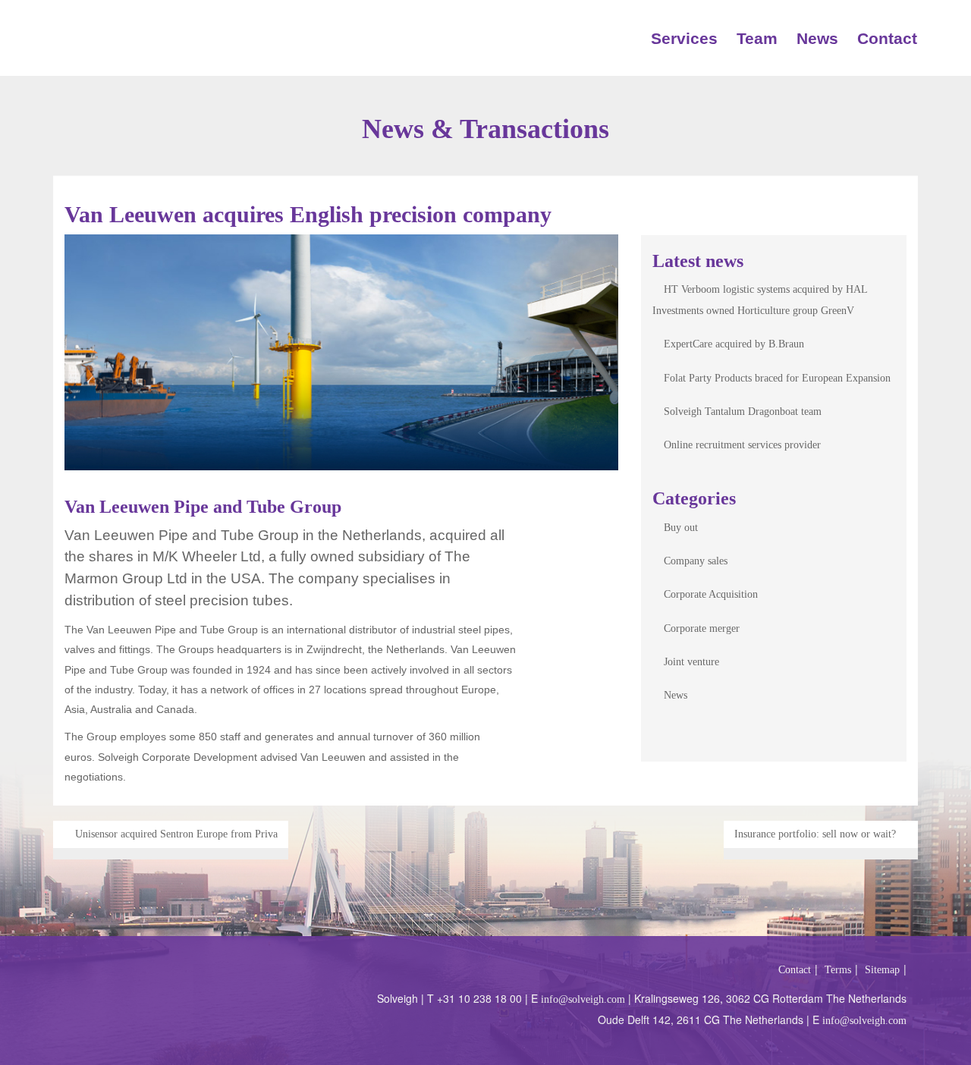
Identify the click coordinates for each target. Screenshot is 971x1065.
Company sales (695, 561)
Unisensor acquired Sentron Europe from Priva (175, 834)
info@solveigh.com (583, 999)
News (817, 38)
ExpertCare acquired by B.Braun (734, 344)
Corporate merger (702, 628)
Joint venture (691, 662)
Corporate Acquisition (711, 594)
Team (757, 38)
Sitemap (882, 969)
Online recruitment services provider (742, 445)
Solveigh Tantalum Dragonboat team (743, 411)
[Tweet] (582, 564)
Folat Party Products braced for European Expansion (777, 378)
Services (684, 38)
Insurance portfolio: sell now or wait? (816, 834)
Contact (887, 38)
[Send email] (582, 522)
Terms (838, 969)
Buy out (681, 527)
